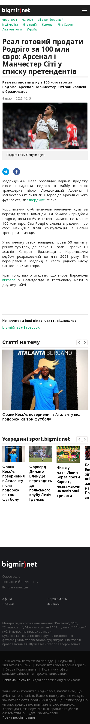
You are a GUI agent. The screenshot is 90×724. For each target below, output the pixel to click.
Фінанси (53, 604)
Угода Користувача (21, 669)
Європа (47, 24)
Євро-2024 (9, 19)
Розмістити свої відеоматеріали (61, 665)
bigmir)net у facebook (21, 327)
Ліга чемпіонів (12, 29)
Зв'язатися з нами (16, 665)
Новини (8, 604)
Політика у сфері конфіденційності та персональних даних (35, 671)
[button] (79, 342)
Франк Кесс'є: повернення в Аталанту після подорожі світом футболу (43, 417)
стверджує (36, 199)
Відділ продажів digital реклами (56, 680)
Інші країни (10, 24)
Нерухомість (57, 599)
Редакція (65, 661)
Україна (32, 29)
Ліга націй (30, 24)
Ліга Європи (66, 24)
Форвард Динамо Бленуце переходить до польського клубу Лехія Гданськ (40, 483)
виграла (10, 279)
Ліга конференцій (50, 19)
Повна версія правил (18, 717)
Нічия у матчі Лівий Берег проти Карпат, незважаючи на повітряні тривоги (68, 481)
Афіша (7, 599)
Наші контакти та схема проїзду (27, 661)
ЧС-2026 (27, 19)
